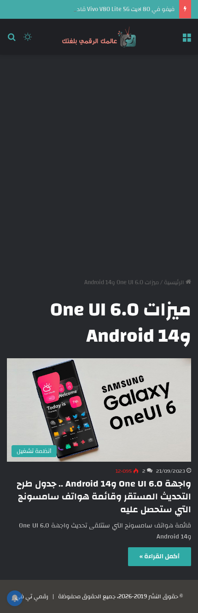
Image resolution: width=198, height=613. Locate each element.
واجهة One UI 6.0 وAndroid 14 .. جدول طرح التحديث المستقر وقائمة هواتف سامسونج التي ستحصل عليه (104, 496)
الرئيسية (175, 282)
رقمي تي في (31, 596)
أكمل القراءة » (160, 556)
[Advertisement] (99, 163)
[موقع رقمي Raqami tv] (99, 36)
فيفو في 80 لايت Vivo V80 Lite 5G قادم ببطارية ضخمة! (105, 9)
